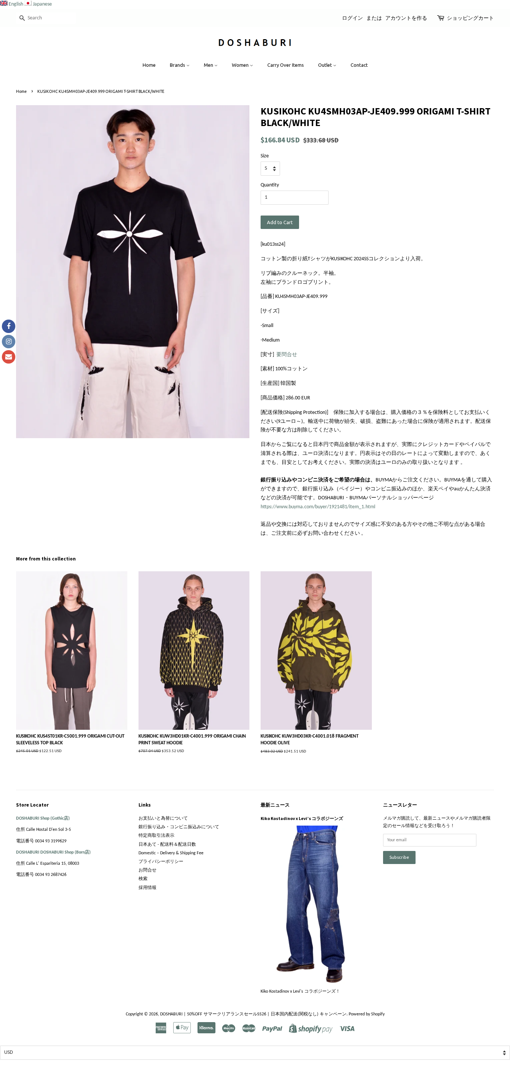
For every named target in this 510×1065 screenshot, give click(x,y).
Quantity (270, 185)
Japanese (42, 4)
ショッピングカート (470, 18)
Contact (359, 64)
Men (209, 64)
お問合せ (147, 870)
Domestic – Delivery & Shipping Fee (171, 853)
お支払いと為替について (163, 818)
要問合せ (286, 355)
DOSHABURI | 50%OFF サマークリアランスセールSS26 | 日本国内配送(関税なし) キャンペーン (253, 1014)
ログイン (352, 18)
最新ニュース (275, 805)
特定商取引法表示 (156, 835)
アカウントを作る (406, 18)
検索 (143, 879)
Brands (178, 64)
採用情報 (147, 888)
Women (241, 64)
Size (265, 156)
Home (149, 64)
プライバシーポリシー (161, 862)
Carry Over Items (285, 64)
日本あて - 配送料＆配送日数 (167, 844)
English (16, 4)
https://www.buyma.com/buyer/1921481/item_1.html (318, 507)
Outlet (325, 64)
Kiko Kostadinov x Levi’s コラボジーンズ (302, 818)
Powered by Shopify (367, 1014)
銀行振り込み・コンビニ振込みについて (179, 827)
